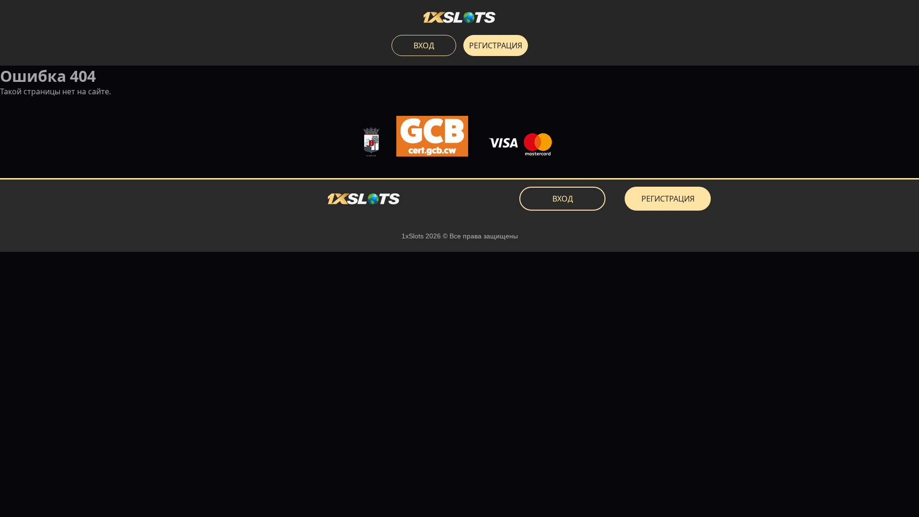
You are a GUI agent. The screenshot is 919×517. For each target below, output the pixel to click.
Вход (424, 45)
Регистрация (495, 45)
